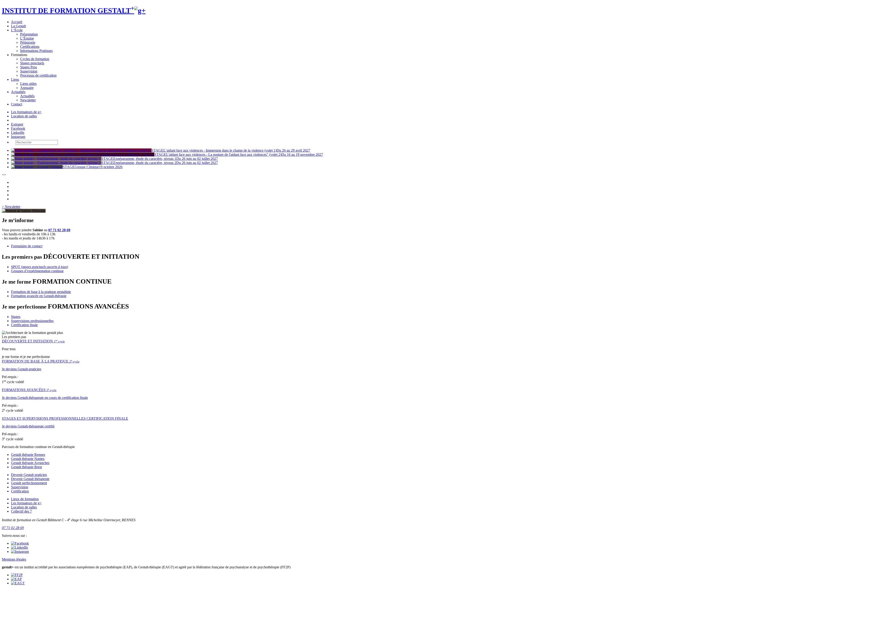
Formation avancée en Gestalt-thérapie (38, 296)
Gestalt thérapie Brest (26, 467)
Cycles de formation (34, 59)
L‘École (17, 30)
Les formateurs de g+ (26, 112)
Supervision (28, 71)
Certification (20, 491)
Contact (16, 104)
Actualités (18, 92)
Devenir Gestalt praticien (29, 475)
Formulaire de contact (26, 246)
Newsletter (28, 100)
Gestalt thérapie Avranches (30, 463)
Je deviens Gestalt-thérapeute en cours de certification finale (45, 398)
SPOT (39, 267)
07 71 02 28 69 (59, 230)
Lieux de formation (25, 499)
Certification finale (24, 325)
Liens (15, 79)
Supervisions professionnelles (32, 321)
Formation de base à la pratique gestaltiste (41, 292)
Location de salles (24, 116)
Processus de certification (38, 75)
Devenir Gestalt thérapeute (30, 479)
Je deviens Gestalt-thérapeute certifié (28, 426)
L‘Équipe (27, 38)
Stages (15, 317)
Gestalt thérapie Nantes (27, 459)
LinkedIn (17, 132)
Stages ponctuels (32, 63)
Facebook (18, 128)
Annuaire (27, 88)
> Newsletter (11, 207)
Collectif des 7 (21, 511)
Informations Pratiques (36, 51)
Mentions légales (14, 559)
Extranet (17, 124)
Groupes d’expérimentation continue (37, 271)
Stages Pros (28, 67)
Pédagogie (27, 42)
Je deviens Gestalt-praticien (21, 369)
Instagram (18, 137)
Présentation (29, 34)
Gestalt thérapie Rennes (28, 455)
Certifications (29, 46)
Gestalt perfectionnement (29, 483)
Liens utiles (28, 84)
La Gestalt (18, 26)
